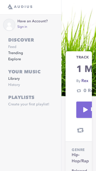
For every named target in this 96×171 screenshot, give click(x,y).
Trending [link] (15, 53)
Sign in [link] (22, 26)
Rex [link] (84, 81)
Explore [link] (14, 59)
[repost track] (80, 130)
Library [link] (14, 79)
